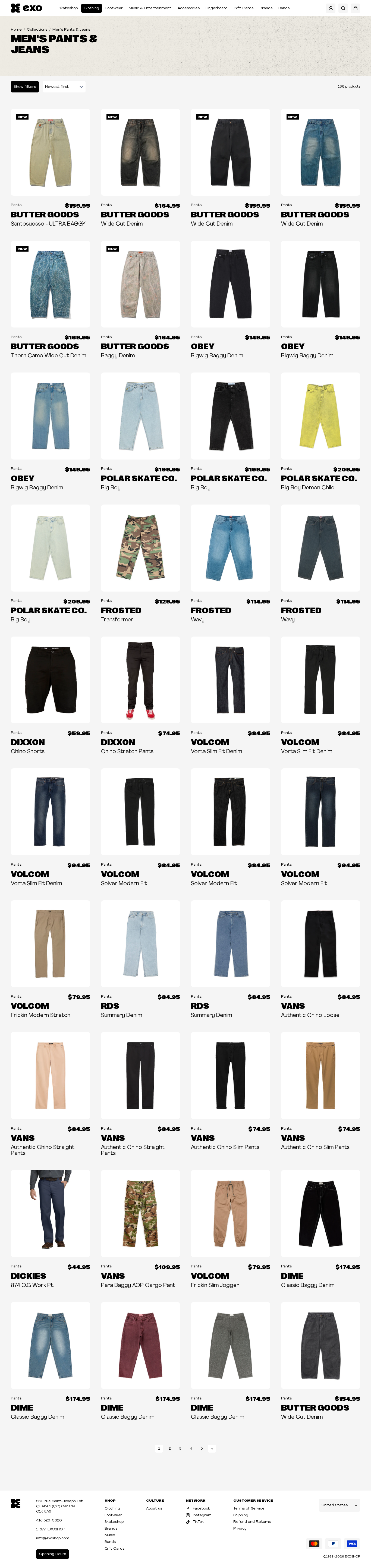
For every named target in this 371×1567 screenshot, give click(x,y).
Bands (284, 8)
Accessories (189, 8)
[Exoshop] (15, 1503)
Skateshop (68, 8)
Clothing (91, 8)
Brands (266, 8)
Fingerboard (217, 8)
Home (16, 30)
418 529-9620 (49, 1520)
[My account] (330, 8)
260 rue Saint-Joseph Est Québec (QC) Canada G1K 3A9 (59, 1506)
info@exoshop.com (52, 1538)
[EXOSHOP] (26, 8)
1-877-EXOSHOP (50, 1529)
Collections (37, 30)
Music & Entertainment (150, 8)
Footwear (114, 8)
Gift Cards (243, 8)
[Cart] (355, 8)
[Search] (343, 8)
